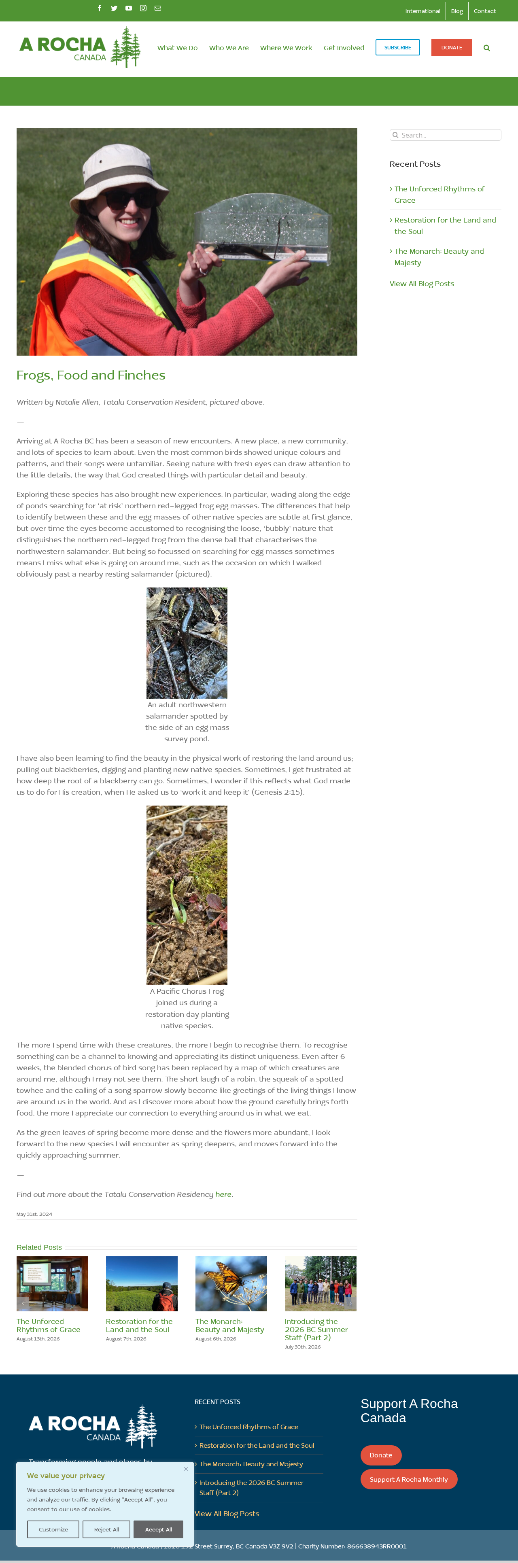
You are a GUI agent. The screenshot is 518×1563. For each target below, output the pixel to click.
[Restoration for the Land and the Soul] (142, 1283)
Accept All (158, 1529)
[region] (105, 1504)
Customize (53, 1529)
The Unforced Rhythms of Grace (49, 1325)
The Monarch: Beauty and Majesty (229, 1325)
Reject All (106, 1529)
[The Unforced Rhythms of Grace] (52, 1283)
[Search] (487, 47)
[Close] (186, 1469)
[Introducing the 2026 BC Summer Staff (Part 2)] (321, 1283)
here (223, 1194)
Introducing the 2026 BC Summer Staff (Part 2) (316, 1329)
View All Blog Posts (422, 283)
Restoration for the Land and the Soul (139, 1325)
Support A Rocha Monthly (409, 1479)
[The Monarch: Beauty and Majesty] (231, 1283)
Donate (381, 1455)
